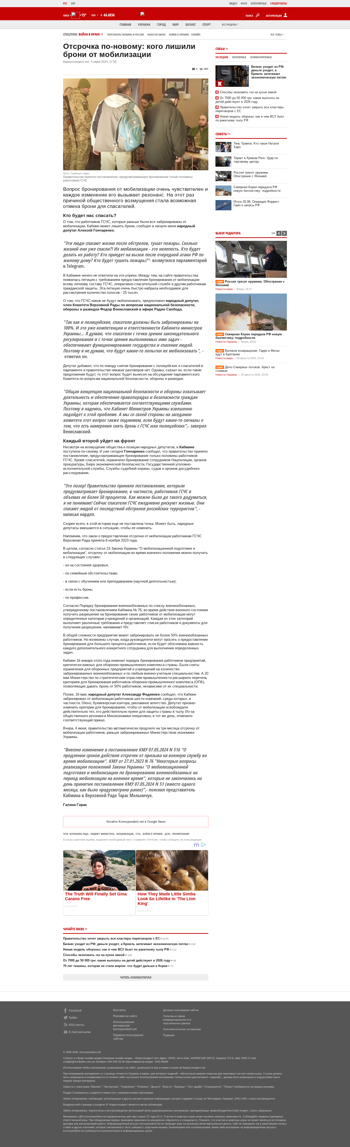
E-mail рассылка (80, 1032)
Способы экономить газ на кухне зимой (97, 955)
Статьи (220, 48)
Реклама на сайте (125, 1016)
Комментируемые (261, 57)
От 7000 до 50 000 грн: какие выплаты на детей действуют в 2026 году (119, 960)
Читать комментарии (135, 977)
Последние (221, 57)
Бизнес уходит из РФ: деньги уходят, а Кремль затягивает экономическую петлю (129, 944)
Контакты (119, 1010)
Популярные (239, 57)
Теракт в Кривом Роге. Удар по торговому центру (256, 159)
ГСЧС (138, 834)
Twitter (73, 1017)
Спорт (206, 24)
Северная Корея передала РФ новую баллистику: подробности (257, 188)
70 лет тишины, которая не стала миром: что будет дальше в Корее (118, 966)
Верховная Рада (79, 834)
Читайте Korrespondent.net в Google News (136, 821)
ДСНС (167, 834)
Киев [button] (66, 15)
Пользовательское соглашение (182, 1029)
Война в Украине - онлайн (184, 34)
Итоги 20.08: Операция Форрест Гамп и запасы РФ (256, 203)
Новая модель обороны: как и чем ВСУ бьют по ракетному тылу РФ (119, 949)
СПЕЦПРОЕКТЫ (278, 3)
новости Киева (156, 34)
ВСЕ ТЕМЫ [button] (276, 34)
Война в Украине (153, 834)
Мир (175, 24)
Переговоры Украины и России (125, 34)
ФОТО (244, 3)
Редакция (169, 1035)
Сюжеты (221, 134)
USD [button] (93, 15)
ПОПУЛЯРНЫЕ (259, 3)
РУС (65, 3)
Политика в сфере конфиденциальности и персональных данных (177, 1020)
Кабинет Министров (102, 834)
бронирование (181, 834)
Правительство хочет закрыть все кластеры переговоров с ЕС (116, 938)
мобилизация (125, 834)
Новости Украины (226, 341)
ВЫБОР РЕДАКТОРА (227, 233)
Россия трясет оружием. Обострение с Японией (251, 174)
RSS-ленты (76, 1025)
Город (161, 24)
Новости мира (224, 289)
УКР (73, 3)
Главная (125, 24)
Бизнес (190, 24)
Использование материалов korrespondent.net (125, 1025)
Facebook (75, 1010)
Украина (144, 24)
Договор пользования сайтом (181, 1010)
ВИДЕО (233, 3)
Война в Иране (139, 34)
